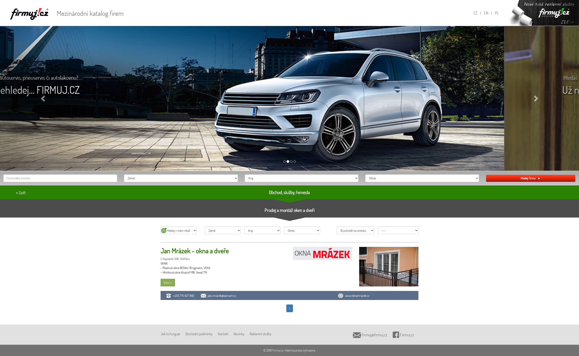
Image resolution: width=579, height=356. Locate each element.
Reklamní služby (260, 333)
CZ (475, 13)
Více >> (168, 282)
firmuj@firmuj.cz (374, 334)
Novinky (239, 333)
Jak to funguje (170, 333)
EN (486, 13)
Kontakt (223, 333)
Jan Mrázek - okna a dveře (195, 250)
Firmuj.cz (406, 334)
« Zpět (21, 192)
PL (497, 13)
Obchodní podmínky (199, 333)
